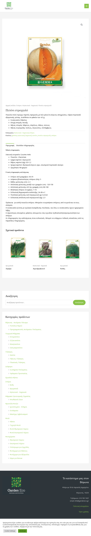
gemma (14, 135)
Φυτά (7, 418)
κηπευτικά (21, 135)
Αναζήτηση (79, 302)
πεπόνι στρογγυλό (44, 135)
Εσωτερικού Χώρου (17, 443)
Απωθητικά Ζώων (16, 399)
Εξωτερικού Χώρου (17, 440)
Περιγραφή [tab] (10, 145)
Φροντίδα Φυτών (11, 403)
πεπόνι (34, 135)
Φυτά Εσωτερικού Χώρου (19, 432)
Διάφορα (8, 366)
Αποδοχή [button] (22, 531)
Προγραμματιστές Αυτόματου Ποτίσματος (25, 329)
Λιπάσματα (14, 410)
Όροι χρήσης (84, 511)
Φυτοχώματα (10, 436)
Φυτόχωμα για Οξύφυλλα (19, 454)
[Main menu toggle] (86, 6)
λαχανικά (28, 135)
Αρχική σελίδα (10, 105)
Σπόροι (8, 382)
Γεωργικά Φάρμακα (12, 333)
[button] (82, 25)
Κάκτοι (12, 421)
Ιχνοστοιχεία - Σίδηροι (18, 407)
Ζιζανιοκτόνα (15, 340)
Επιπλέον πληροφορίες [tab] (25, 145)
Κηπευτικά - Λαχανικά (18, 392)
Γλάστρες (9, 352)
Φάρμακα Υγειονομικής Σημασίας (17, 396)
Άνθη (12, 385)
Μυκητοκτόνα (15, 344)
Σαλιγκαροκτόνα (16, 348)
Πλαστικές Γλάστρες (17, 362)
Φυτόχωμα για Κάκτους (18, 451)
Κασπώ (12, 355)
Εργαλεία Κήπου (11, 377)
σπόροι (53, 135)
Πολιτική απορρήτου (81, 506)
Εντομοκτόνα (15, 337)
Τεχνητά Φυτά (15, 425)
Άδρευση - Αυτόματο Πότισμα (16, 322)
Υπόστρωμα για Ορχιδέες (19, 447)
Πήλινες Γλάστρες (17, 359)
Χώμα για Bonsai (16, 458)
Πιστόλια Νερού (16, 326)
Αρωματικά (14, 388)
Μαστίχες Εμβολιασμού (19, 414)
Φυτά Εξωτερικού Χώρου (19, 429)
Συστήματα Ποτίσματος (18, 370)
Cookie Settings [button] (10, 531)
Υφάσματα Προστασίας (18, 373)
